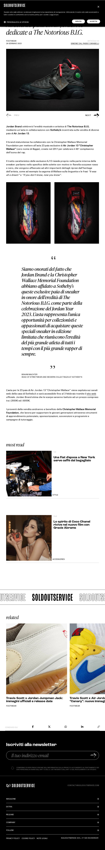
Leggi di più (54, 15)
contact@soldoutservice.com (83, 785)
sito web (91, 394)
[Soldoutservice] (8, 785)
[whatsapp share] (65, 726)
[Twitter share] (49, 726)
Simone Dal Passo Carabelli (85, 44)
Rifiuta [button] (78, 21)
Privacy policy (13, 838)
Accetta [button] (93, 21)
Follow (10, 830)
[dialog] (52, 13)
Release (10, 815)
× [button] (98, 7)
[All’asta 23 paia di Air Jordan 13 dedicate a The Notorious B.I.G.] (33, 726)
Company (10, 823)
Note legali (42, 838)
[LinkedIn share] (82, 726)
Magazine (11, 799)
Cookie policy (28, 838)
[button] (75, 115)
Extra (9, 807)
